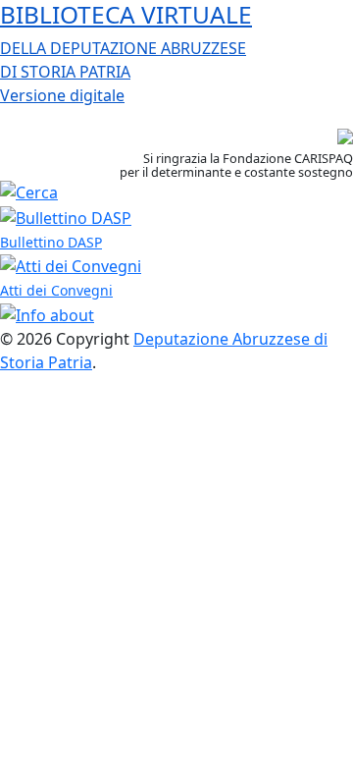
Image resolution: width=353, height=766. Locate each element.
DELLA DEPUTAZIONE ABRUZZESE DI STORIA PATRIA (126, 53)
